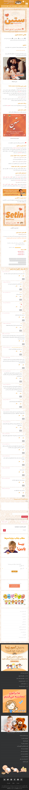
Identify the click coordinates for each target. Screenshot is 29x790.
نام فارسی (15, 38)
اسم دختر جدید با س (12, 258)
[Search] (4, 530)
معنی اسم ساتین (21, 251)
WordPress (9, 788)
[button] (2, 568)
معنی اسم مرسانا (22, 686)
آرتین (6, 184)
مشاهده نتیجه (14, 572)
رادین (20, 185)
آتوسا (11, 177)
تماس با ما (8, 783)
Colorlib (16, 788)
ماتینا (4, 177)
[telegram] (18, 779)
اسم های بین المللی (22, 627)
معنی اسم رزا (23, 683)
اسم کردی (24, 616)
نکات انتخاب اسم (23, 611)
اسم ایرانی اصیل (9, 38)
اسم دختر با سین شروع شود (21, 258)
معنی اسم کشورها (23, 629)
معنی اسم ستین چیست (22, 262)
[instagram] (7, 6)
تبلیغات (13, 783)
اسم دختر (20, 6)
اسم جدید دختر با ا (24, 738)
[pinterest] (11, 779)
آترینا (25, 178)
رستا (9, 177)
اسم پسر (25, 6)
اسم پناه (19, 91)
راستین (16, 184)
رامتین (25, 185)
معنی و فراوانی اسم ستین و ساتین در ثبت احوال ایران (17, 264)
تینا (16, 177)
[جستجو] (10, 6)
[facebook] (14, 779)
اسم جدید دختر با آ (24, 743)
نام (27, 511)
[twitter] (8, 779)
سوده (19, 177)
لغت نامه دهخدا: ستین (20, 244)
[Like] (20, 286)
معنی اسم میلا (25, 741)
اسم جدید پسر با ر (24, 756)
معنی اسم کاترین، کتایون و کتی (22, 746)
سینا (4, 184)
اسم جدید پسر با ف (24, 748)
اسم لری (24, 619)
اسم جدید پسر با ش (24, 751)
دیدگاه (26, 501)
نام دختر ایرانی (18, 40)
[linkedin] (4, 779)
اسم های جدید (23, 632)
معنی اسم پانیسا (21, 254)
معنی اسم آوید (25, 761)
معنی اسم (22, 40)
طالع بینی (24, 634)
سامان (9, 184)
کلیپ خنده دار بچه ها (11, 732)
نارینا (21, 568)
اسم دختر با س (18, 180)
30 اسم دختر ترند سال (24, 759)
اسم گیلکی (24, 624)
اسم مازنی (24, 621)
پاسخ (20, 289)
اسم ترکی (24, 614)
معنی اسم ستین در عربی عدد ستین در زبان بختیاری (18, 260)
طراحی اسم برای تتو (22, 637)
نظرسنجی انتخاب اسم (20, 678)
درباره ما (18, 783)
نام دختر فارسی (12, 40)
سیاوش (12, 184)
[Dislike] (16, 286)
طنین (6, 177)
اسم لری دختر (8, 105)
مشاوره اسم (14, 6)
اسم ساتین (20, 152)
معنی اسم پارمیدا (22, 681)
